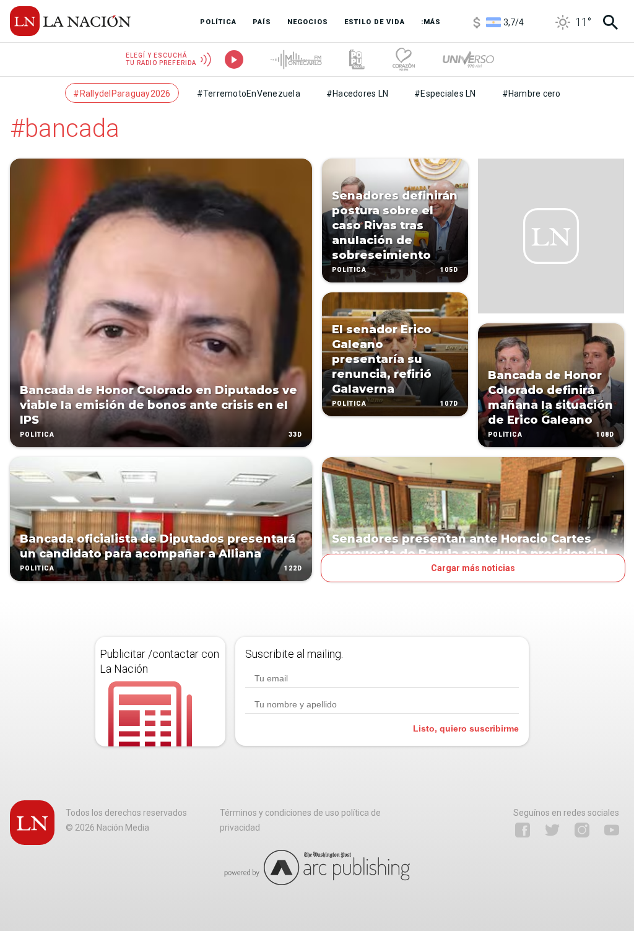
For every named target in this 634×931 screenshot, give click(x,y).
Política (37, 434)
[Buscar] (610, 22)
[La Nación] (70, 21)
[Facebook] (522, 830)
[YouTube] (612, 830)
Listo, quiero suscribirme (466, 728)
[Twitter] (552, 830)
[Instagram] (582, 830)
